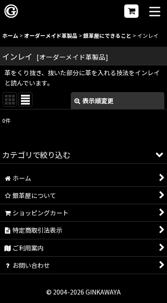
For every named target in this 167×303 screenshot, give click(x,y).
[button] (154, 12)
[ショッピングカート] (131, 11)
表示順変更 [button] (98, 100)
